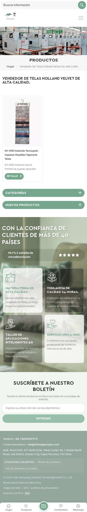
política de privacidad (44, 487)
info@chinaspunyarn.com (43, 444)
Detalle (12, 176)
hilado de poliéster (49, 462)
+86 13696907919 (26, 438)
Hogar (10, 66)
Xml (26, 487)
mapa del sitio (12, 487)
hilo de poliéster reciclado (21, 468)
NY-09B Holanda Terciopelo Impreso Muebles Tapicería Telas (21, 154)
